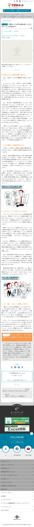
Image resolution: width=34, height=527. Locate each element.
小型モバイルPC (6, 37)
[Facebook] (17, 1)
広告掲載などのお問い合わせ (8, 485)
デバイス (6, 14)
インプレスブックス (6, 506)
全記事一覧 (4, 489)
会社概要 (3, 496)
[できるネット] (1, 15)
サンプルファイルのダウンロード (9, 475)
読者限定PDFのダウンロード (8, 471)
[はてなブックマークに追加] (18, 367)
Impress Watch (5, 510)
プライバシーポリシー (6, 492)
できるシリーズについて (7, 465)
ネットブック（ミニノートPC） (10, 35)
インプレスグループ (6, 499)
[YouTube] (20, 1)
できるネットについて (28, 1)
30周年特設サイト (5, 468)
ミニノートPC (14, 14)
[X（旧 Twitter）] (14, 1)
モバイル (22, 35)
